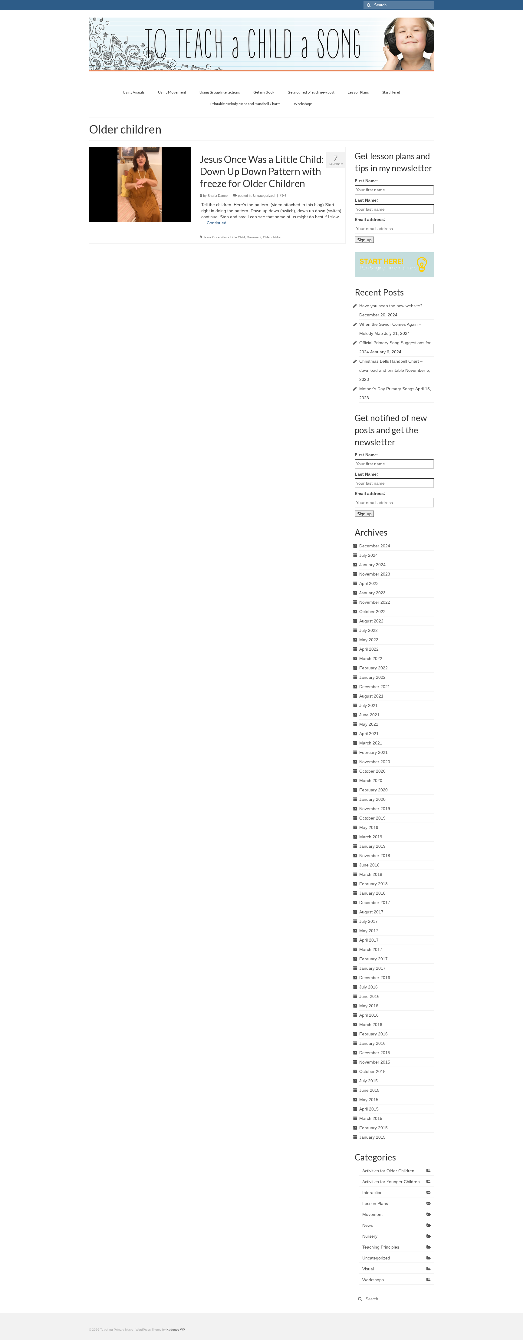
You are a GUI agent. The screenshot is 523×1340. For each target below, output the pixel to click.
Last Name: (366, 200)
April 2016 (369, 1015)
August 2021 (371, 696)
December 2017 (374, 902)
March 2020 (370, 780)
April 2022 (369, 649)
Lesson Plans (375, 1203)
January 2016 (372, 1043)
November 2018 (374, 855)
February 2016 (373, 1033)
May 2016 (368, 1005)
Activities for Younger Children (391, 1181)
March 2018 (370, 874)
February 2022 (373, 667)
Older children (272, 237)
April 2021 (369, 733)
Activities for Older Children (388, 1170)
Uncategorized (264, 195)
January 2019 (372, 846)
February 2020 (373, 789)
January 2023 (372, 592)
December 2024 (374, 545)
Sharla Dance (218, 195)
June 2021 (369, 714)
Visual (368, 1268)
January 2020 (372, 799)
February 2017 (373, 958)
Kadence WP (175, 1329)
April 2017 (369, 940)
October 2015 (372, 1071)
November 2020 (374, 761)
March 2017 (370, 949)
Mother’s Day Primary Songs (386, 388)
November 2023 (374, 574)
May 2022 (368, 639)
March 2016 (370, 1024)
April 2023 (369, 583)
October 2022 (372, 611)
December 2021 (374, 686)
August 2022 (371, 621)
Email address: (370, 219)
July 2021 (368, 705)
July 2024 (368, 555)
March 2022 (370, 658)
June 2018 (369, 865)
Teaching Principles (380, 1247)
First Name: (366, 180)
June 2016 (369, 996)
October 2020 (372, 771)
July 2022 (368, 630)
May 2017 (368, 930)
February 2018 (373, 883)
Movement (254, 237)
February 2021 (373, 752)
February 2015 (373, 1127)
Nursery (369, 1236)
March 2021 (370, 743)
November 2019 (374, 808)
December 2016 (374, 977)
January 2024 (372, 564)
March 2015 (370, 1118)
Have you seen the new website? (391, 305)
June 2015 (369, 1090)
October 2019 (372, 818)
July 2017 (368, 921)
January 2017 (372, 968)
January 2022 (372, 677)
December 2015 (374, 1052)
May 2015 (368, 1099)
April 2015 (369, 1109)
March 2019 (370, 836)
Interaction (372, 1192)
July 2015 (368, 1080)
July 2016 (368, 987)
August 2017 (371, 911)
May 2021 (368, 724)
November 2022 (374, 602)
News (367, 1225)
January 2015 (372, 1137)
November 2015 (374, 1062)
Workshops (373, 1279)
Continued (216, 222)
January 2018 (372, 893)
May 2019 (368, 827)
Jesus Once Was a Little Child (224, 237)
